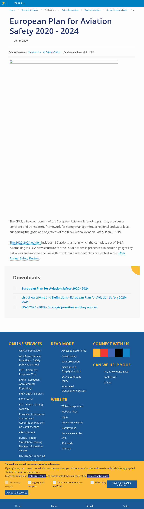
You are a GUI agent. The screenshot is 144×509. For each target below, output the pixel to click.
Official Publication (30, 350)
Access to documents (73, 350)
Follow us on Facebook (111, 353)
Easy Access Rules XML (72, 435)
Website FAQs (69, 411)
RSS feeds (67, 443)
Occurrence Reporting (32, 456)
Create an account (72, 422)
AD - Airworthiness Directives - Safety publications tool (30, 360)
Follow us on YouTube (104, 353)
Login (64, 417)
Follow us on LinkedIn (126, 353)
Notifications (68, 428)
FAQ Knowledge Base (116, 371)
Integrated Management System (73, 388)
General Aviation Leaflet (117, 10)
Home (12, 10)
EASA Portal (26, 399)
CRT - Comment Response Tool (28, 372)
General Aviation (92, 10)
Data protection (70, 361)
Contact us (110, 377)
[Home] (18, 504)
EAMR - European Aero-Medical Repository (29, 384)
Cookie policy (69, 356)
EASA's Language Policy (71, 379)
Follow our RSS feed (96, 353)
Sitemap (66, 448)
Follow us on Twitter (119, 353)
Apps (140, 3)
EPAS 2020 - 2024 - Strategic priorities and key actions (59, 307)
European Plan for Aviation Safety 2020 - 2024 (55, 288)
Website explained (72, 406)
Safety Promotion (70, 10)
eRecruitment (27, 432)
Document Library (29, 10)
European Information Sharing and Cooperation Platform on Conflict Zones (32, 420)
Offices (108, 382)
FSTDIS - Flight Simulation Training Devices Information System (31, 444)
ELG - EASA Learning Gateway (31, 406)
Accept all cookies (16, 492)
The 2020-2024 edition (25, 242)
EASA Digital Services (31, 393)
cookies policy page (98, 475)
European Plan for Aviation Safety (44, 52)
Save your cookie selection (122, 484)
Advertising (100, 482)
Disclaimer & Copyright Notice (71, 369)
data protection (37, 475)
